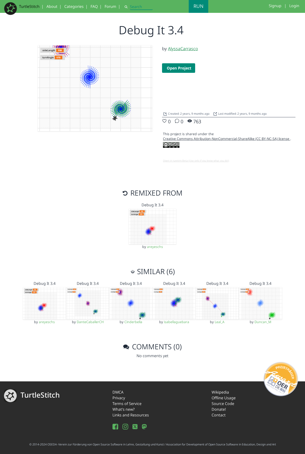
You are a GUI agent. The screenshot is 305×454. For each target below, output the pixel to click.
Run (198, 6)
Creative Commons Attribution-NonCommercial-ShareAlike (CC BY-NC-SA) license (226, 138)
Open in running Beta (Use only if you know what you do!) (196, 160)
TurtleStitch (29, 6)
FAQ (94, 6)
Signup (275, 5)
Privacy (118, 397)
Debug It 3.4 (152, 204)
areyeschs (155, 246)
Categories (74, 6)
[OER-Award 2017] (281, 378)
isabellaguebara (176, 322)
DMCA (117, 392)
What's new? (123, 409)
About (51, 6)
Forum (110, 6)
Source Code (223, 403)
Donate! (219, 409)
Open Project (179, 68)
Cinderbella (133, 322)
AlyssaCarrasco (183, 48)
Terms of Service (127, 403)
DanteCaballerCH (90, 322)
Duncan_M (262, 322)
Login (294, 5)
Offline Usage (224, 397)
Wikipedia (220, 392)
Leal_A (219, 322)
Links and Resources (130, 415)
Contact (219, 415)
